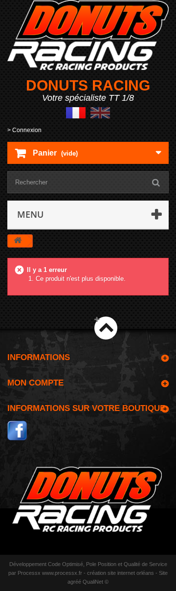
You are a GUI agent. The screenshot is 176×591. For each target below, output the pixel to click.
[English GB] (100, 112)
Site (163, 573)
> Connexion (24, 130)
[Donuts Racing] (88, 35)
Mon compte (35, 382)
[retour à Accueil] (17, 241)
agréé (74, 582)
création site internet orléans (120, 573)
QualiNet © (96, 582)
